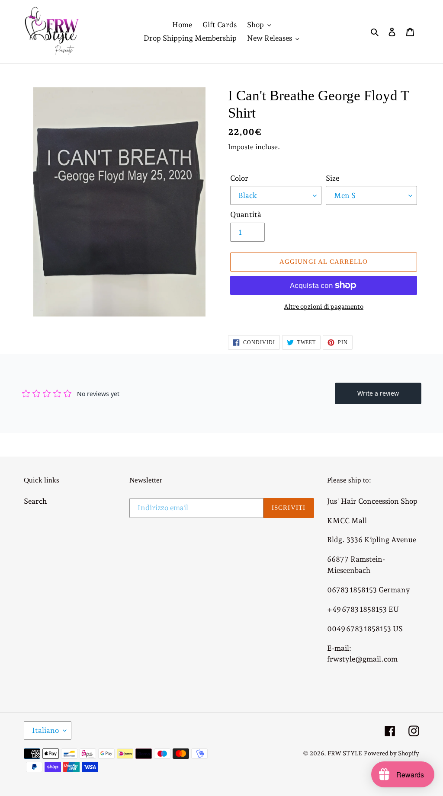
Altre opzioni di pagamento (323, 306)
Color (239, 178)
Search (35, 501)
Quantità (245, 214)
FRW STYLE (344, 753)
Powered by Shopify (391, 753)
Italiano (45, 730)
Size (332, 178)
